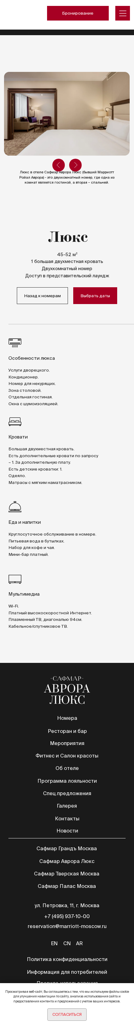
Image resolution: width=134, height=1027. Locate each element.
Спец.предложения (67, 793)
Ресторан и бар (67, 731)
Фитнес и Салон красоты (67, 755)
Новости (67, 830)
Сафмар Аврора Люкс (66, 861)
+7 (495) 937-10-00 (67, 916)
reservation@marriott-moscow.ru (67, 926)
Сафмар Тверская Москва (66, 873)
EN (54, 943)
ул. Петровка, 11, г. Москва (67, 905)
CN (67, 943)
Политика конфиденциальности (67, 959)
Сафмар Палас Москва (67, 886)
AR (79, 943)
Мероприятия (67, 743)
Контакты (67, 818)
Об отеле (67, 768)
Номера (67, 718)
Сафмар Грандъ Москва (66, 848)
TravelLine (21, 32)
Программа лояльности (67, 781)
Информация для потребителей (67, 972)
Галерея (67, 806)
